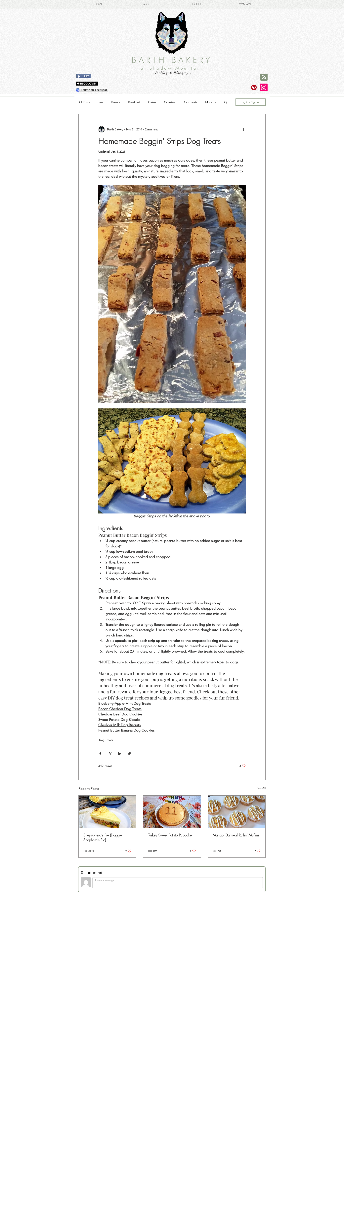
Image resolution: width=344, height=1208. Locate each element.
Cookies (169, 102)
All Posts (84, 102)
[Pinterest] (254, 87)
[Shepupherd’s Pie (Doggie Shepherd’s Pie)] (107, 812)
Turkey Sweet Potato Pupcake (170, 835)
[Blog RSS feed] (264, 77)
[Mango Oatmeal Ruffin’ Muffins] (236, 812)
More (208, 102)
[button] (226, 102)
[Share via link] (129, 753)
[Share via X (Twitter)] (110, 753)
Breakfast (134, 102)
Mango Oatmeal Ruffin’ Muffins (236, 835)
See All (261, 788)
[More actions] (243, 129)
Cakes (152, 102)
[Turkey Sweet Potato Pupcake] (172, 812)
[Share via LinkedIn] (120, 753)
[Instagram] (264, 87)
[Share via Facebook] (100, 753)
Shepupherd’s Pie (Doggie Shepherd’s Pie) (102, 837)
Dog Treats (190, 102)
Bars (100, 102)
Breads (115, 102)
